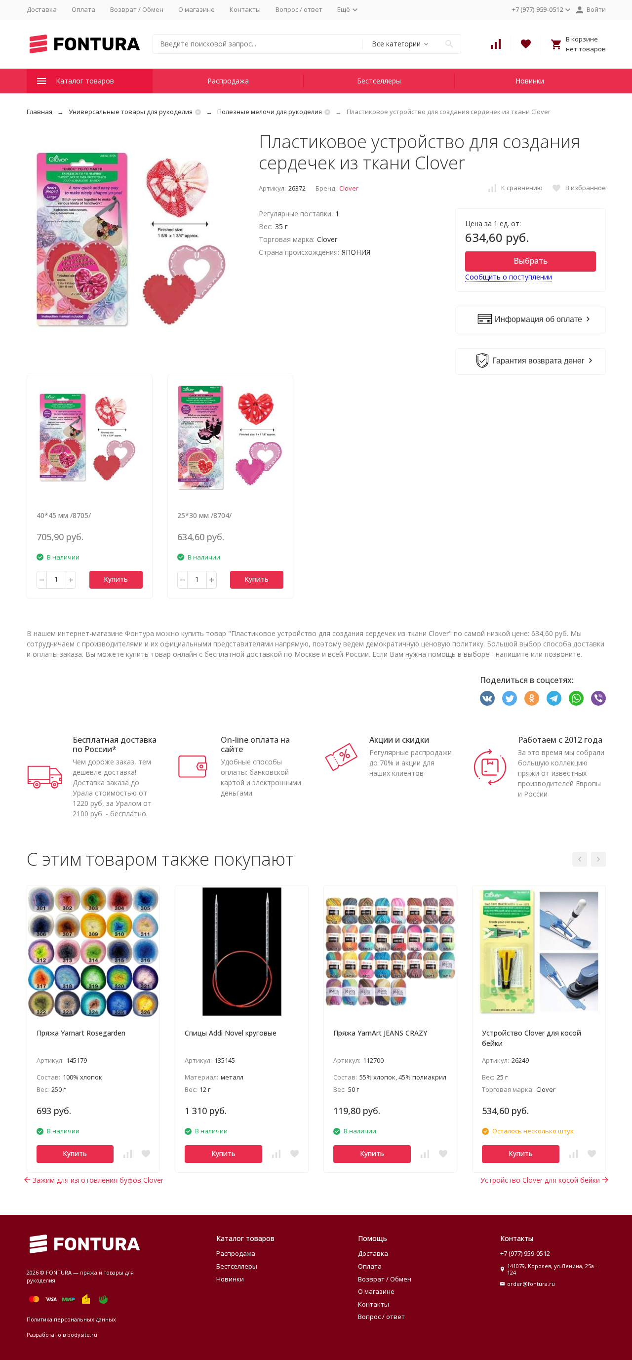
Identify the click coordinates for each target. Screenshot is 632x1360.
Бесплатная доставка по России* (115, 744)
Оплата (83, 9)
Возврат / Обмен (136, 9)
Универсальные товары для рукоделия (131, 111)
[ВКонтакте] (487, 698)
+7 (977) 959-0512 (525, 1253)
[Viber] (598, 698)
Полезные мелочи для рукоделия (269, 111)
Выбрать (531, 260)
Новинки (529, 80)
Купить (116, 579)
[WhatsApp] (576, 698)
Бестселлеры (379, 80)
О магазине (196, 9)
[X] (509, 698)
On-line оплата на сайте (255, 744)
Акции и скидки (399, 739)
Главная (39, 111)
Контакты (245, 9)
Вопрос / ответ (299, 9)
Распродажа (228, 80)
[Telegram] (554, 698)
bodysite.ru (82, 1334)
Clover (348, 188)
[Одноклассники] (531, 698)
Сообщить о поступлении (508, 276)
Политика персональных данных (71, 1319)
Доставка (42, 9)
